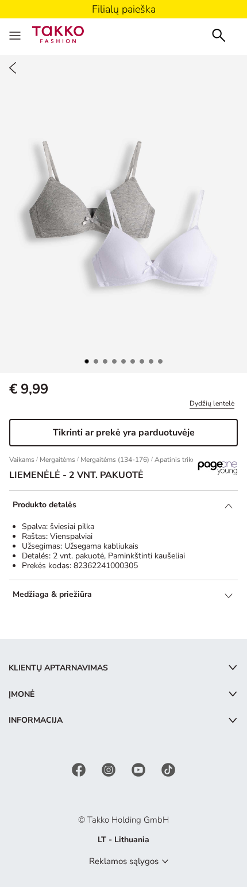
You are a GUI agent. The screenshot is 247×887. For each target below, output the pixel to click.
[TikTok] (168, 768)
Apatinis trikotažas (183, 460)
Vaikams (21, 460)
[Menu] (16, 34)
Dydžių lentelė (212, 403)
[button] (86, 361)
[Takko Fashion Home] (58, 33)
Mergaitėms (57, 460)
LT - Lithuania (123, 839)
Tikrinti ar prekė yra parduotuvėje (124, 432)
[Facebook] (80, 768)
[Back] (12, 68)
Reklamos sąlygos (124, 861)
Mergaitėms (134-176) (114, 460)
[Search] (219, 34)
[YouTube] (140, 768)
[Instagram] (110, 768)
